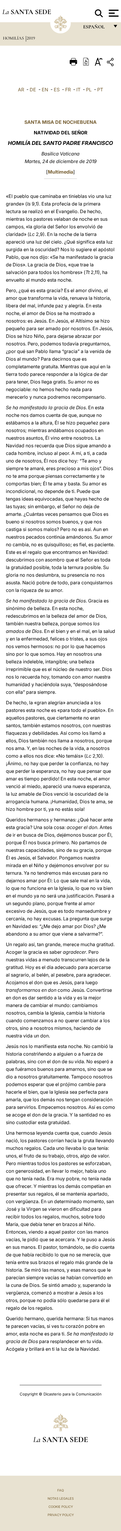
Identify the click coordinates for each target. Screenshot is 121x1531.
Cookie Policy (60, 1507)
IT (78, 90)
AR (21, 90)
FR (68, 90)
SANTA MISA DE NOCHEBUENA (60, 122)
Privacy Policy (61, 1515)
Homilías (14, 38)
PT (100, 90)
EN (45, 90)
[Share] (111, 63)
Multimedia (60, 172)
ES (57, 90)
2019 (31, 38)
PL (89, 90)
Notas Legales (61, 1498)
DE (33, 90)
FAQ (60, 1490)
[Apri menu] (113, 13)
